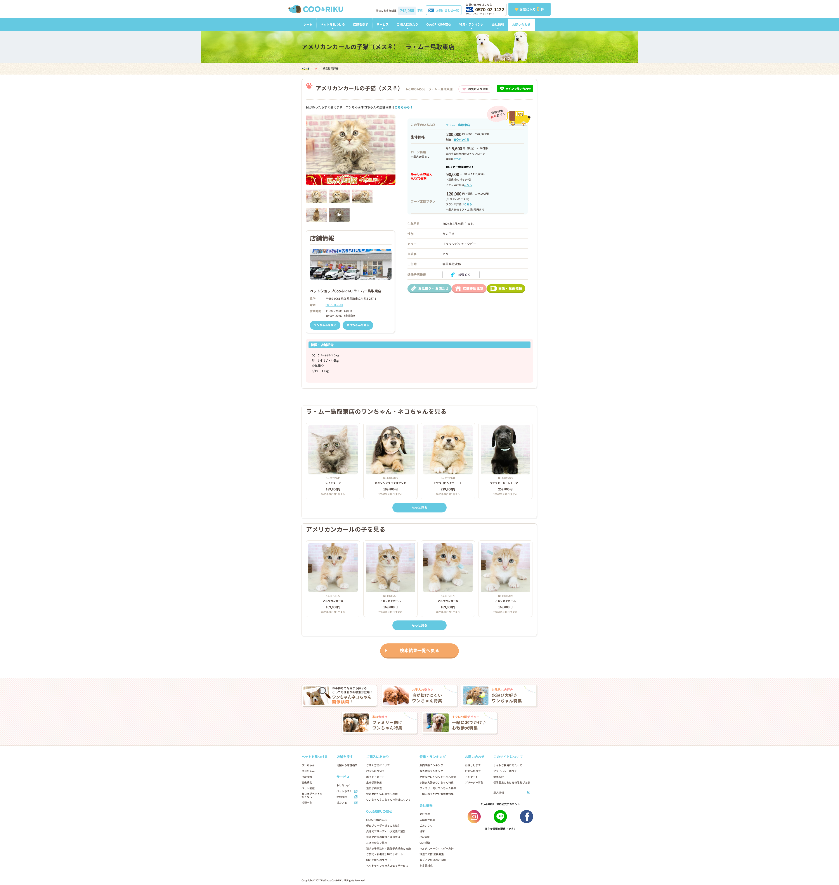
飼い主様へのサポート (379, 860)
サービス (382, 24)
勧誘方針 (498, 777)
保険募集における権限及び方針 (511, 782)
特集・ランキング (471, 24)
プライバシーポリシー (506, 771)
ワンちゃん (308, 765)
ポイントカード (375, 777)
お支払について (375, 771)
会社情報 (498, 24)
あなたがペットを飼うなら (312, 795)
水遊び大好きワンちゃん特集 (437, 782)
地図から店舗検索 (346, 765)
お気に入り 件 (532, 8)
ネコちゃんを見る (358, 325)
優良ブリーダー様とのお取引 (383, 826)
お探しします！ (474, 765)
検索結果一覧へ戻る (419, 650)
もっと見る (419, 507)
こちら (457, 159)
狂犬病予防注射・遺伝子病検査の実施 (388, 848)
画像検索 (307, 782)
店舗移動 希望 (473, 288)
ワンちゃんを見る (325, 325)
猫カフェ (341, 803)
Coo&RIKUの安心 (438, 24)
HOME (305, 68)
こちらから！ (404, 107)
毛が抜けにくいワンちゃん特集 (438, 777)
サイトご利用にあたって (507, 765)
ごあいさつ (426, 826)
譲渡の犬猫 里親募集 (432, 854)
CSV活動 (425, 837)
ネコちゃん (308, 771)
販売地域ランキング (431, 771)
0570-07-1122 (489, 10)
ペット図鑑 (308, 788)
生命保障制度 (374, 782)
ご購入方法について (378, 765)
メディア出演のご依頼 (433, 860)
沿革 (422, 831)
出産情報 (307, 777)
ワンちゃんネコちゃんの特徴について (388, 799)
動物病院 (341, 797)
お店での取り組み (376, 843)
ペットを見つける (333, 24)
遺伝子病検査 (374, 788)
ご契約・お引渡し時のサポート (384, 854)
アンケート (471, 777)
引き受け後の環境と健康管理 (383, 837)
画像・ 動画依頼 (510, 288)
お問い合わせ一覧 (447, 10)
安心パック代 (461, 139)
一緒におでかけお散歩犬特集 (437, 794)
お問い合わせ (521, 25)
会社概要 (425, 814)
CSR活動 (425, 843)
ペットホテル (344, 791)
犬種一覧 (307, 803)
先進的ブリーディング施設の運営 (386, 831)
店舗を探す (360, 24)
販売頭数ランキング (431, 765)
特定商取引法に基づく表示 (382, 794)
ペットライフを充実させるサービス (387, 866)
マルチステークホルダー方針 (437, 848)
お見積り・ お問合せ (433, 288)
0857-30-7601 (334, 305)
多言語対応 (426, 866)
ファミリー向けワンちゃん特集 (438, 788)
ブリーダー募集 (474, 782)
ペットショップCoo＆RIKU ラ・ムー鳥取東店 (345, 291)
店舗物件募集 (427, 820)
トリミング (343, 785)
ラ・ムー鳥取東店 (458, 125)
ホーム (307, 24)
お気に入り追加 (478, 89)
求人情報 (498, 792)
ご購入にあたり (407, 24)
